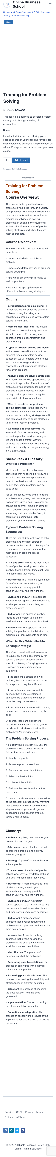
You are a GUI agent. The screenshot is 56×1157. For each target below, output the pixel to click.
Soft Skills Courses (19, 169)
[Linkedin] (5, 1130)
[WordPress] (11, 1130)
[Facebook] (23, 1130)
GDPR (19, 1112)
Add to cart (21, 160)
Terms (39, 1112)
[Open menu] (50, 4)
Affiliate (20, 1117)
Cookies (9, 1112)
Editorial (9, 1117)
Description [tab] (28, 177)
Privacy (29, 1112)
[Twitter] (17, 1130)
